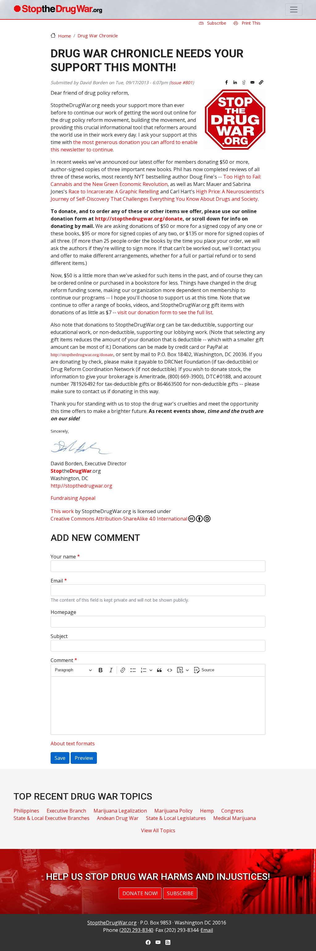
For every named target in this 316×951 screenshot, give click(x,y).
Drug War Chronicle (97, 35)
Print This (250, 23)
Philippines (26, 810)
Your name (63, 556)
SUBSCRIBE (180, 893)
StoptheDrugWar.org (112, 922)
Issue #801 (181, 82)
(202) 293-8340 (136, 930)
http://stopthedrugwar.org (81, 485)
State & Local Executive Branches (51, 818)
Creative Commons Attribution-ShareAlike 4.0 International (119, 518)
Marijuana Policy (173, 810)
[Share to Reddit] (244, 82)
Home (64, 36)
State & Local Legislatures (176, 818)
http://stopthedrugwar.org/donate (139, 218)
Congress (232, 810)
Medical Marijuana (234, 818)
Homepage (63, 612)
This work (62, 511)
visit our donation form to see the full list (165, 312)
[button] (261, 82)
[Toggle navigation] (293, 9)
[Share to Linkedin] (235, 82)
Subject (59, 636)
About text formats (73, 743)
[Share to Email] (252, 82)
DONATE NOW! (140, 893)
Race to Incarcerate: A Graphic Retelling (114, 191)
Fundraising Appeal (73, 498)
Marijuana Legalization (120, 810)
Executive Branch (66, 810)
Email (57, 580)
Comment (62, 660)
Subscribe (216, 23)
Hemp (207, 810)
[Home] (58, 9)
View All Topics (158, 830)
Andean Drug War (118, 818)
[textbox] (158, 705)
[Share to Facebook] (226, 82)
